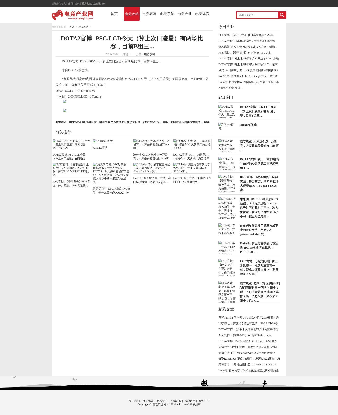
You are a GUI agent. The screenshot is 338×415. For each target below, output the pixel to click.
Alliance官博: (248, 124)
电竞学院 (167, 14)
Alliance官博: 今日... (230, 87)
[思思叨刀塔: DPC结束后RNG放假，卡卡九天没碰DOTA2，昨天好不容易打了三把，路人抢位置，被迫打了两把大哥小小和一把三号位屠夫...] (112, 174)
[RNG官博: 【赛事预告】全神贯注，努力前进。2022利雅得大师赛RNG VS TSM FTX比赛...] (72, 170)
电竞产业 (185, 14)
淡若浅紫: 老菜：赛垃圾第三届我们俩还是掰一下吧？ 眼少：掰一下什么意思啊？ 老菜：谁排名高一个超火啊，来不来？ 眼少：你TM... (260, 292)
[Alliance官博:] (112, 141)
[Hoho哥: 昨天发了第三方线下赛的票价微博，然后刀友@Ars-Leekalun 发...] (152, 168)
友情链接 (176, 401)
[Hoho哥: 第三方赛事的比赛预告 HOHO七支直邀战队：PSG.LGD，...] (192, 168)
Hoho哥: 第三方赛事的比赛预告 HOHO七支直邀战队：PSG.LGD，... (259, 248)
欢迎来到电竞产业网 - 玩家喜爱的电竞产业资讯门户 (78, 3)
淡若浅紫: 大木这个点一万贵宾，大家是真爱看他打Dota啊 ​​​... (259, 146)
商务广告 (203, 401)
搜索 (282, 15)
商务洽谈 (148, 401)
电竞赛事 (149, 14)
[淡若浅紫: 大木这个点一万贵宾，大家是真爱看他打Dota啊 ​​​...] (152, 145)
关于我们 (134, 401)
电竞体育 (202, 14)
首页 (114, 14)
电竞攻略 (132, 14)
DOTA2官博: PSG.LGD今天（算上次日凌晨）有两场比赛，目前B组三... (258, 111)
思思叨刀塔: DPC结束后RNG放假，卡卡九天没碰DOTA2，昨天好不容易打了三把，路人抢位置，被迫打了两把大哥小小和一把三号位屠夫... (259, 208)
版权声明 (189, 401)
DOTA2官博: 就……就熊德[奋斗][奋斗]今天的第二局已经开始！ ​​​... (259, 163)
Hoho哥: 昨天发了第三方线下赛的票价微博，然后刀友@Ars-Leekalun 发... (259, 230)
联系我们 (162, 401)
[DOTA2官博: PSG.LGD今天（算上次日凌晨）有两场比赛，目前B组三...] (72, 145)
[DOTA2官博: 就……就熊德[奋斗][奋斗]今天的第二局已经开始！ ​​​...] (192, 145)
